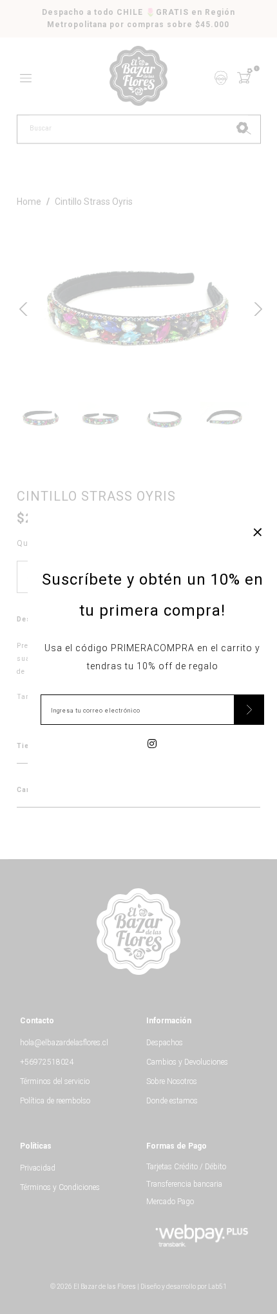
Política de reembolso (55, 1100)
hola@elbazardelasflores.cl (64, 1042)
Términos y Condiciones (60, 1187)
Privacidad (37, 1168)
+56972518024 (47, 1062)
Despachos (164, 1042)
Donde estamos (172, 1100)
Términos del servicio (55, 1081)
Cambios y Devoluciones (187, 1062)
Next (254, 307)
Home (29, 201)
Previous (23, 307)
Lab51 (217, 1286)
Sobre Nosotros (171, 1081)
